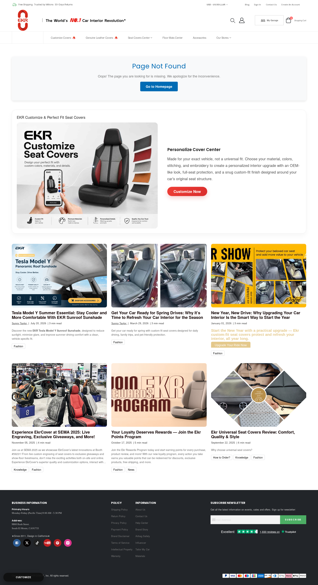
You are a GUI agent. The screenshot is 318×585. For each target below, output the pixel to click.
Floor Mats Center (172, 37)
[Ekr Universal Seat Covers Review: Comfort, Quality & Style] (258, 395)
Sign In (257, 4)
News (131, 469)
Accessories (199, 37)
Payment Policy (119, 529)
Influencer (140, 542)
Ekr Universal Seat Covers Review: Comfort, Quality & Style (253, 434)
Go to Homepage (159, 86)
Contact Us (271, 4)
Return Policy (118, 516)
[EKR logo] (24, 20)
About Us (140, 509)
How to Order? (221, 457)
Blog (247, 4)
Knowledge (20, 469)
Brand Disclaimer (120, 536)
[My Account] (242, 20)
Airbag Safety (142, 536)
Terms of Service (120, 542)
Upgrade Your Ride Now (231, 345)
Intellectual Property (121, 549)
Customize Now (187, 191)
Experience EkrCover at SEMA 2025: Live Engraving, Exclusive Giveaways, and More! (53, 434)
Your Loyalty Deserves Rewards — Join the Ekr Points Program (156, 434)
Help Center (141, 523)
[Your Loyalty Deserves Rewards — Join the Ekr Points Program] (158, 395)
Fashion (18, 346)
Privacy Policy (119, 523)
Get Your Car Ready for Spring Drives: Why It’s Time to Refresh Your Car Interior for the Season (157, 315)
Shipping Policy (119, 509)
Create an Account (290, 4)
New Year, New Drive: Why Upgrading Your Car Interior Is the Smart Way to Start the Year (255, 315)
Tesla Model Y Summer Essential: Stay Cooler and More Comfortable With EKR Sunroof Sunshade (59, 315)
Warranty (116, 556)
